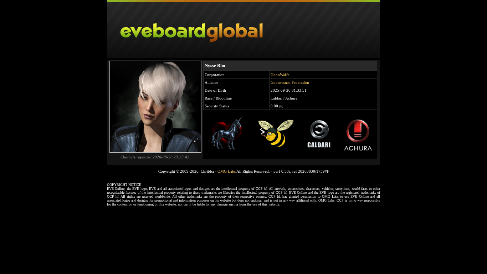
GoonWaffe (280, 74)
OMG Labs (226, 171)
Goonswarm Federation (290, 82)
